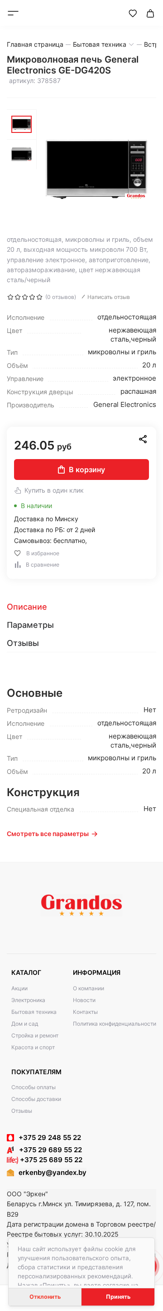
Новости (84, 1000)
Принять (118, 1296)
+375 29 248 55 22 (50, 1137)
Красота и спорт (33, 1047)
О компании (88, 988)
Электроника (28, 1000)
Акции (19, 988)
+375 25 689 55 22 (50, 1159)
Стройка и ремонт (34, 1035)
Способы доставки (36, 1099)
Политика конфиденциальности (114, 1023)
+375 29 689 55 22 (48, 1149)
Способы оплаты (33, 1087)
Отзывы (21, 1110)
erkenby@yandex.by (52, 1172)
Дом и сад (24, 1023)
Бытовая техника (34, 1011)
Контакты (85, 1011)
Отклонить (45, 1296)
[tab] (81, 607)
